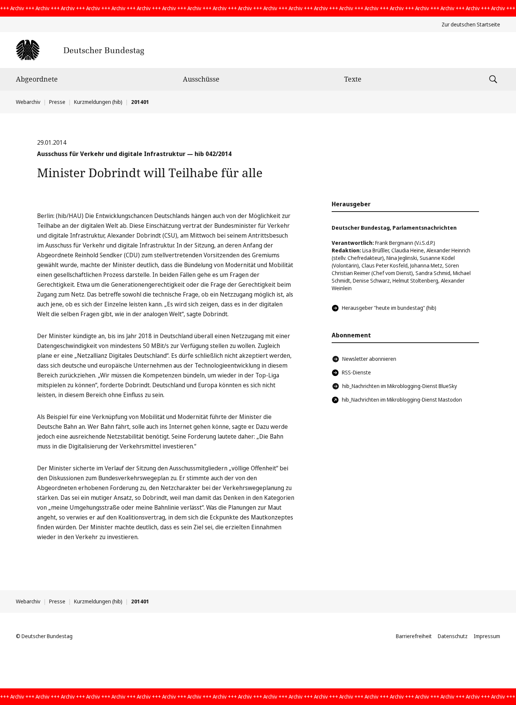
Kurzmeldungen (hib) (98, 101)
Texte (353, 78)
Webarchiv (28, 101)
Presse (57, 101)
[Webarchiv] (80, 50)
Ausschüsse (201, 78)
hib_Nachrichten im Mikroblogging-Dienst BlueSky (399, 386)
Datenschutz (453, 636)
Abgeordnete (37, 78)
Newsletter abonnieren (369, 358)
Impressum (487, 636)
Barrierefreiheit (414, 636)
